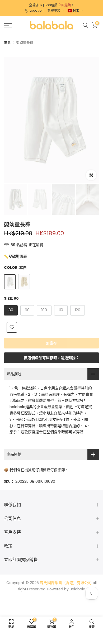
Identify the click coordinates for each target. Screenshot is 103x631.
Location (37, 10)
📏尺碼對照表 (15, 256)
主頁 (7, 42)
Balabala (77, 589)
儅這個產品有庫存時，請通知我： (51, 357)
